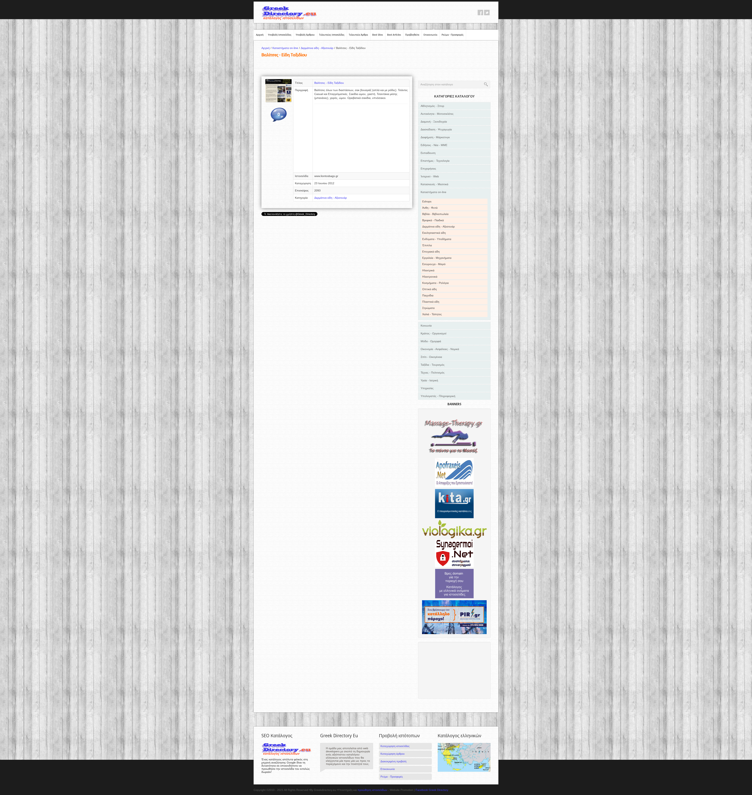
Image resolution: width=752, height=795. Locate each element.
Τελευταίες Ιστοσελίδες (331, 34)
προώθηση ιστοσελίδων (372, 789)
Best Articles (394, 34)
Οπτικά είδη (429, 289)
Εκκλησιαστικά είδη (434, 232)
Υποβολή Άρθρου (305, 34)
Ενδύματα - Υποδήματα (436, 239)
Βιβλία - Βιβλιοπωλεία (435, 214)
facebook (480, 12)
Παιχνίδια (427, 295)
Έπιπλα (427, 245)
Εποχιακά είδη (431, 251)
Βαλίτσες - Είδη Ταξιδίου (329, 82)
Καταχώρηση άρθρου (393, 753)
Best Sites (377, 34)
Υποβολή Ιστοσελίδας (279, 34)
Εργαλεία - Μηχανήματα (436, 257)
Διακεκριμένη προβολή (393, 761)
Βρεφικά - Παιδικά (433, 220)
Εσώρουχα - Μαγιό (434, 264)
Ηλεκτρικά (428, 270)
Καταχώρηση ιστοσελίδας (395, 746)
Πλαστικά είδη (430, 301)
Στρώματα (428, 308)
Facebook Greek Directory (432, 789)
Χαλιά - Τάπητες (432, 314)
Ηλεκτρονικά (429, 276)
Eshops (426, 201)
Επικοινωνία (430, 34)
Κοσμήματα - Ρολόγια (435, 282)
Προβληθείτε (412, 34)
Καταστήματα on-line (286, 48)
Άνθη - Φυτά (429, 207)
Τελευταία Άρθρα (358, 34)
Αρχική (260, 34)
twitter (487, 12)
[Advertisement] (361, 139)
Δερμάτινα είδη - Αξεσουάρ (318, 48)
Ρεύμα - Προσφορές (453, 34)
